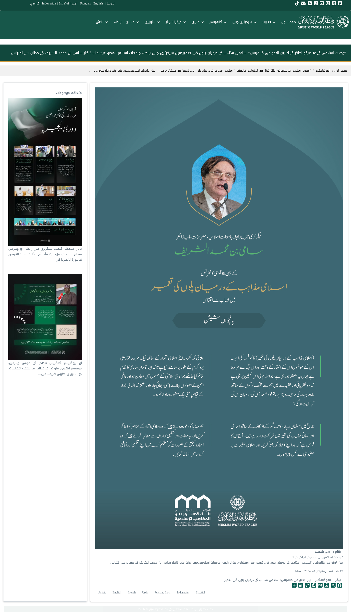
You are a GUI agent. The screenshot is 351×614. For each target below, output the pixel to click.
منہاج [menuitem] (130, 22)
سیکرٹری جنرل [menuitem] (242, 22)
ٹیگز (338, 580)
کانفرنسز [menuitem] (216, 22)
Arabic (102, 592)
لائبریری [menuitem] (150, 22)
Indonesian (49, 3)
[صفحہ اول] (323, 22)
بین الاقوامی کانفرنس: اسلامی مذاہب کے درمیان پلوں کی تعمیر (267, 580)
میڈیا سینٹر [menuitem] (173, 22)
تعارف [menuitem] (266, 22)
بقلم (337, 551)
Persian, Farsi (162, 592)
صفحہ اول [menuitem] (288, 22)
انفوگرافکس (322, 580)
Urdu (145, 592)
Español (64, 3)
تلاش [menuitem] (99, 22)
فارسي (34, 3)
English (117, 592)
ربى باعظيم (322, 551)
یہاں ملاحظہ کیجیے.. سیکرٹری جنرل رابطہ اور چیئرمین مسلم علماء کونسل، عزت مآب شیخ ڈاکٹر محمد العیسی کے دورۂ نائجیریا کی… (45, 254)
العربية (111, 3)
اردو (74, 3)
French (132, 592)
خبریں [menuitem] (195, 22)
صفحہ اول (340, 70)
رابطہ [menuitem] (117, 22)
